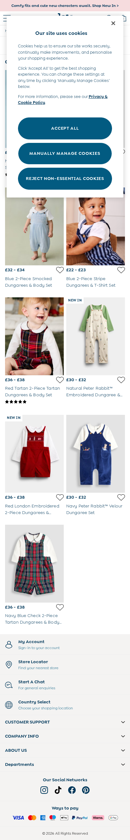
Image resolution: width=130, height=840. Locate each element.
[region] (65, 107)
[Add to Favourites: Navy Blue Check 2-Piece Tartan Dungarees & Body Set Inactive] (60, 607)
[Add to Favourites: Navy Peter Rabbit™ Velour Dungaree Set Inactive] (121, 497)
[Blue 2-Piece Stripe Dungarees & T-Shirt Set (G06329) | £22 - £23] (95, 226)
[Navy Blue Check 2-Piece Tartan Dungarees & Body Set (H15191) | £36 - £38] (34, 564)
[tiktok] (58, 790)
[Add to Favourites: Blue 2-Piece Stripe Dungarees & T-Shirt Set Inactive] (121, 270)
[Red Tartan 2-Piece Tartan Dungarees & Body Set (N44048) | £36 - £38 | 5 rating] (34, 401)
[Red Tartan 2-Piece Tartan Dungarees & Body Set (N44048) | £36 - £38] (34, 336)
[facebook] (72, 790)
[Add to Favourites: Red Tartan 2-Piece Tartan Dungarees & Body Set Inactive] (60, 380)
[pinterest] (86, 790)
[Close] (113, 23)
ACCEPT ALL (65, 128)
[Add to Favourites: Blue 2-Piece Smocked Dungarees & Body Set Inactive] (60, 270)
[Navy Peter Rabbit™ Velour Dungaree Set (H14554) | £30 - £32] (95, 454)
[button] (65, 722)
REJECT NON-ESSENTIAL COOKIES (65, 178)
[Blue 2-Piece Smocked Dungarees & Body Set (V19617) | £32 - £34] (34, 226)
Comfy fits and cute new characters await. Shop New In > (65, 5)
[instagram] (44, 790)
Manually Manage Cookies (64, 153)
